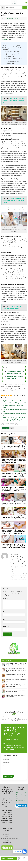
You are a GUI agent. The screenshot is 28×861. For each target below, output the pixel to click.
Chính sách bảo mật (21, 793)
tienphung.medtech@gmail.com (14, 745)
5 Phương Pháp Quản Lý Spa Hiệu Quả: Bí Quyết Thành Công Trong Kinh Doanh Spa (16, 670)
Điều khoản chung (21, 795)
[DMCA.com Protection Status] (7, 847)
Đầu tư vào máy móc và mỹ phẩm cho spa (14, 59)
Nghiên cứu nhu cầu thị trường (12, 53)
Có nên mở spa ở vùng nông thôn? (11, 46)
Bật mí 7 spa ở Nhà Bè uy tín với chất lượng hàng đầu (15, 696)
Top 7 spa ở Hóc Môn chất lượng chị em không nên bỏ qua (15, 690)
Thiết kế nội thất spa (10, 63)
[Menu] (2, 3)
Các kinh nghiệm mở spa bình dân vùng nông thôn (12, 48)
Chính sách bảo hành (21, 797)
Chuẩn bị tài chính (10, 56)
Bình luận (6, 598)
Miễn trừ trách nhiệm (21, 801)
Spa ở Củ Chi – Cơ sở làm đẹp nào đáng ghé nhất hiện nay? (16, 685)
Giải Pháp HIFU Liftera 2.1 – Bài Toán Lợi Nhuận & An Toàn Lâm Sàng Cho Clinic (16, 664)
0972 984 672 (15, 739)
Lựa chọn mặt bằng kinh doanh (13, 61)
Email (4, 619)
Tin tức (11, 428)
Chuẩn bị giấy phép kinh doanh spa (13, 54)
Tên (4, 612)
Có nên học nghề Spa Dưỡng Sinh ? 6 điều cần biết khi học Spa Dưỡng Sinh (15, 675)
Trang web (6, 626)
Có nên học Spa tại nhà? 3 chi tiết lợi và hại (16, 680)
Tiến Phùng (17, 18)
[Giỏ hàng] (26, 2)
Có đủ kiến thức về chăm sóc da (12, 51)
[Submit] (25, 7)
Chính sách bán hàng (21, 799)
